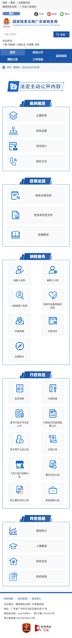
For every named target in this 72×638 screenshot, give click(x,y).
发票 (37, 44)
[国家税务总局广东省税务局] (31, 22)
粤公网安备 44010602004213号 (19, 618)
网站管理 (22, 598)
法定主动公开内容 (31, 67)
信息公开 (37, 52)
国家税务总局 (10, 6)
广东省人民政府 (28, 6)
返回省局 (61, 55)
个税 (5, 44)
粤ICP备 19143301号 (44, 613)
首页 (12, 52)
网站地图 (8, 598)
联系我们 (36, 598)
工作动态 (37, 59)
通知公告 (12, 59)
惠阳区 (16, 67)
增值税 (11, 44)
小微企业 (21, 44)
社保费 (30, 44)
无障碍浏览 (24, 2)
